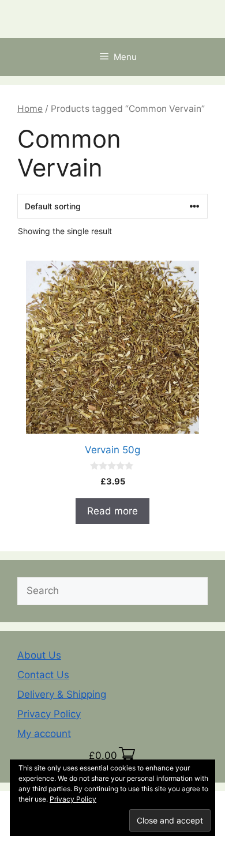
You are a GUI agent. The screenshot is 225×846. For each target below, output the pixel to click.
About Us (39, 655)
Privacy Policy (49, 714)
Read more (112, 511)
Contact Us (43, 674)
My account (44, 733)
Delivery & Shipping (61, 694)
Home (30, 108)
